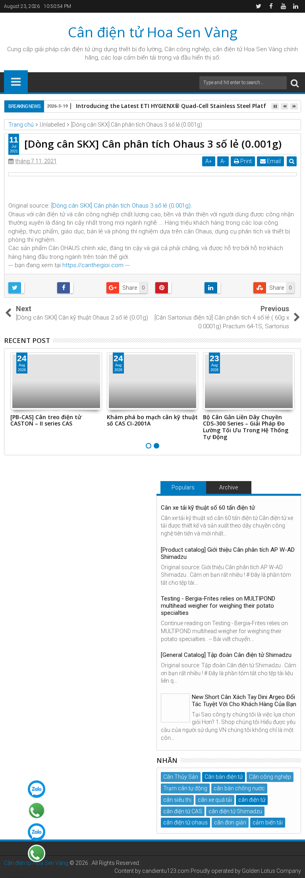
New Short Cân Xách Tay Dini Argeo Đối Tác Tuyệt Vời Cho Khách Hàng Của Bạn (244, 700)
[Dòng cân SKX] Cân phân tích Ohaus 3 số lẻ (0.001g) (121, 205)
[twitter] (258, 6)
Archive (228, 487)
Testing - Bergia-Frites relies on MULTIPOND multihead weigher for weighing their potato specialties (218, 605)
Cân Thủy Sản (180, 777)
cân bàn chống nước (239, 788)
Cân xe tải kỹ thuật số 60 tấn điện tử (208, 507)
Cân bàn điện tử (224, 777)
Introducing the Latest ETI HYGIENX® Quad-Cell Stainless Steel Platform (177, 106)
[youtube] (283, 6)
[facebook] (270, 6)
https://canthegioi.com (93, 265)
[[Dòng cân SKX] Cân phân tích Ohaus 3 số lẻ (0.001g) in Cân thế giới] (152, 174)
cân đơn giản (230, 822)
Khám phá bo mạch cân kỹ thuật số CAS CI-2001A (152, 420)
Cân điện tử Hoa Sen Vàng (152, 32)
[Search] (294, 82)
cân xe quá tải (215, 800)
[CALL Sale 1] (36, 810)
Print (245, 161)
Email (273, 161)
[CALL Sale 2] (36, 853)
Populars (183, 487)
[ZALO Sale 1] (36, 789)
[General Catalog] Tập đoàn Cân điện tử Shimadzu (226, 654)
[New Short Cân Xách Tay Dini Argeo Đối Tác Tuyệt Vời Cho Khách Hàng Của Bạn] (175, 708)
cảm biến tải (268, 822)
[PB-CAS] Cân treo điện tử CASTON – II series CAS (45, 420)
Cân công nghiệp (270, 777)
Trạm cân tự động (185, 788)
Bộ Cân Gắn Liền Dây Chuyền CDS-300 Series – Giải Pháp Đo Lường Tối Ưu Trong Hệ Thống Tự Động (245, 427)
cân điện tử (75, 49)
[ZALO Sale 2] (36, 832)
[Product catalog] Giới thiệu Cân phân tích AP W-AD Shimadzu (228, 553)
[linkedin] (295, 6)
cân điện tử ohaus (185, 822)
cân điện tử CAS (182, 811)
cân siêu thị (177, 800)
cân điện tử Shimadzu (235, 811)
